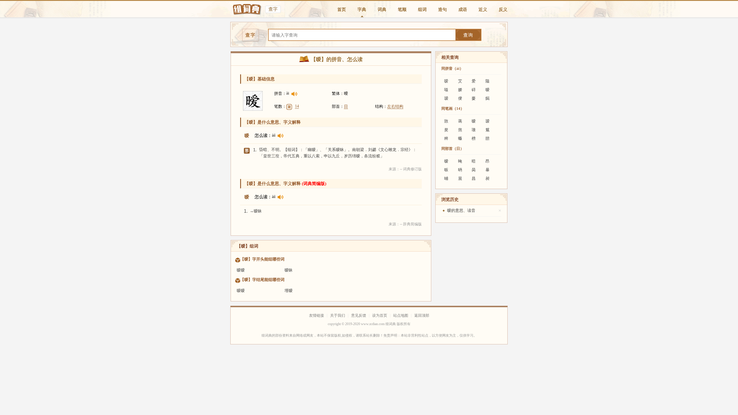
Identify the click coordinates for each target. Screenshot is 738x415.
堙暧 (289, 290)
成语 (462, 9)
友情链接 (316, 315)
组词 (422, 9)
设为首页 (379, 315)
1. (255, 149)
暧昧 (289, 270)
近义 (483, 9)
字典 (361, 9)
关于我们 (337, 315)
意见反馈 (358, 315)
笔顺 (402, 9)
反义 (503, 9)
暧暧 (241, 270)
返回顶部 (421, 315)
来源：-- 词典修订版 (405, 169)
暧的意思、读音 (461, 210)
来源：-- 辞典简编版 (405, 224)
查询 (468, 35)
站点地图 (400, 315)
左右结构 (395, 106)
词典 (382, 9)
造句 (442, 9)
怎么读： (263, 135)
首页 (341, 9)
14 (297, 106)
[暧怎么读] (294, 94)
